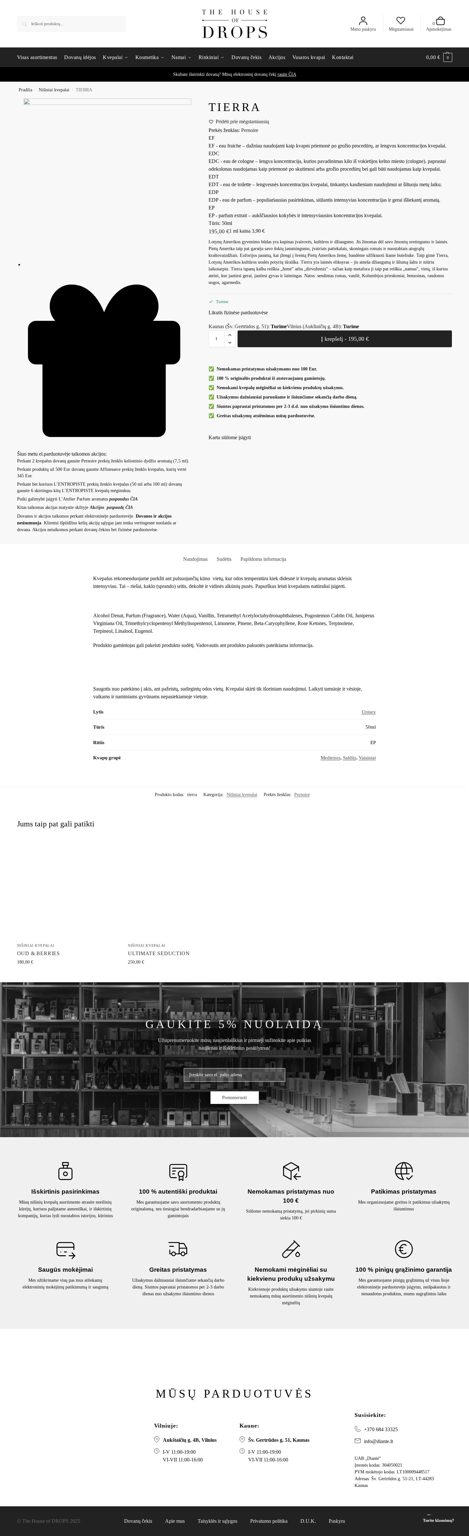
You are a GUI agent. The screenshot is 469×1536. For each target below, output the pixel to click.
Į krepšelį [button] (68, 975)
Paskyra (337, 1521)
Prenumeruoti (234, 1097)
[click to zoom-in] (107, 182)
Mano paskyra (363, 29)
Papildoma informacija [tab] (263, 559)
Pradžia (25, 89)
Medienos (330, 757)
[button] (439, 57)
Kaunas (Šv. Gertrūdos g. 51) (238, 326)
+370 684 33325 (381, 1429)
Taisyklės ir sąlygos (217, 1521)
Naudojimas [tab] (195, 559)
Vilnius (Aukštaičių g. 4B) (313, 326)
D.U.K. (308, 1521)
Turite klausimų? (438, 1520)
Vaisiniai (367, 757)
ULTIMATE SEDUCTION (159, 953)
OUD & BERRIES (38, 953)
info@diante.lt (378, 1441)
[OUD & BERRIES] (68, 889)
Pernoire (249, 130)
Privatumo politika (269, 1521)
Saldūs (349, 757)
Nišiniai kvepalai (54, 89)
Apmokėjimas (438, 26)
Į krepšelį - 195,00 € (345, 339)
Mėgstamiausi (401, 29)
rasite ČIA (287, 74)
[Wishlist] (115, 848)
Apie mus (175, 1521)
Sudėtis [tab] (224, 559)
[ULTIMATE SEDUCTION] (179, 889)
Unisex (369, 711)
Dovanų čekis (138, 1521)
